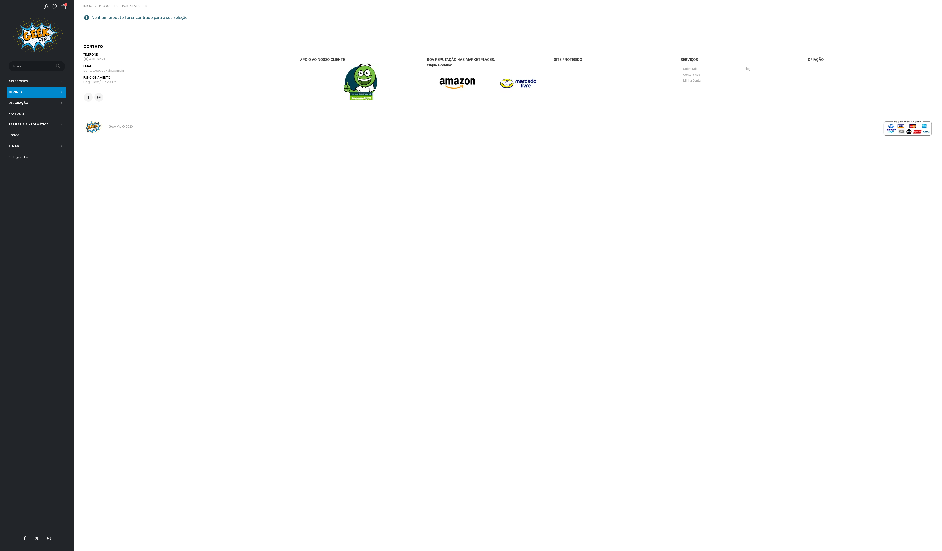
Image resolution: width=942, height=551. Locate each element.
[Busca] (58, 66)
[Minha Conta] (47, 7)
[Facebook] (24, 538)
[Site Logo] (37, 35)
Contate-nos (691, 74)
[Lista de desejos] (54, 7)
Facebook (88, 97)
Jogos (14, 135)
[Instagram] (49, 538)
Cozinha (16, 92)
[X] (36, 538)
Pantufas (17, 114)
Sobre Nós (690, 69)
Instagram (98, 97)
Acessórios (18, 81)
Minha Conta (692, 80)
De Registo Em (18, 157)
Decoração (18, 103)
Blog (747, 69)
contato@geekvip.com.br (103, 70)
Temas (14, 146)
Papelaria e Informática (29, 124)
